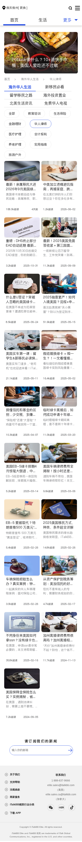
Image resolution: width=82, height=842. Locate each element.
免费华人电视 (55, 103)
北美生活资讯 (21, 103)
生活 (42, 20)
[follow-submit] (70, 750)
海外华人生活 (30, 79)
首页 (14, 20)
